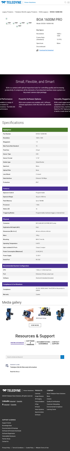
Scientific (19, 401)
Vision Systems (39, 409)
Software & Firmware (30, 342)
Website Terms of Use (42, 447)
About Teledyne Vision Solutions (56, 393)
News (48, 396)
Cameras (37, 393)
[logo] (19, 2)
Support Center (6, 423)
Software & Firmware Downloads (11, 431)
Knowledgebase (17, 343)
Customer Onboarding (53, 404)
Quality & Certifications (53, 401)
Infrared (37, 407)
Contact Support (55, 343)
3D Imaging (38, 399)
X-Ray (36, 404)
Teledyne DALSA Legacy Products (26, 12)
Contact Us (5, 441)
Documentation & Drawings (43, 343)
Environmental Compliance (54, 407)
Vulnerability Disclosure (8, 436)
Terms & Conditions (18, 447)
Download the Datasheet (46, 50)
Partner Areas (6, 439)
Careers (49, 399)
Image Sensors (39, 396)
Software (37, 414)
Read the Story (14, 371)
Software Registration (8, 433)
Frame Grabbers (39, 401)
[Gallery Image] (8, 24)
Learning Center (51, 409)
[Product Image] (6, 18)
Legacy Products (7, 12)
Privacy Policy (6, 447)
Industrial (12, 401)
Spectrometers (39, 412)
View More (35, 325)
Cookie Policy (30, 447)
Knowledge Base (7, 425)
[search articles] (62, 357)
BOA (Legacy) (43, 12)
